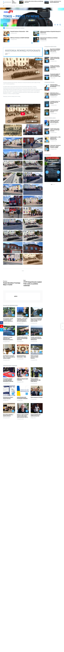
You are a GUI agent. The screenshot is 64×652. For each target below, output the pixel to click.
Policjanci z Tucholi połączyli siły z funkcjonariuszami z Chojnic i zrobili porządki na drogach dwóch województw (9, 340)
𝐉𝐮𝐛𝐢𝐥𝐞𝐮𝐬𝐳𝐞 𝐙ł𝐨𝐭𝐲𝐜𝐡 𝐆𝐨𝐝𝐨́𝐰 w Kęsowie (22, 379)
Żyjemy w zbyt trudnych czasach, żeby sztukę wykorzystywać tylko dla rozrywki (23, 416)
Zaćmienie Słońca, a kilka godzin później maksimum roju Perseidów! (55, 139)
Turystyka (51, 157)
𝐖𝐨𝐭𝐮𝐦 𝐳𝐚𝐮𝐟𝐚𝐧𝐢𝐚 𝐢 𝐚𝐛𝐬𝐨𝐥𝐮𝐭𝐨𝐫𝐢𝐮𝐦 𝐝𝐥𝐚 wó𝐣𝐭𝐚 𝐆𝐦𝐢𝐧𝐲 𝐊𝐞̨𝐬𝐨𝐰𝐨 (35, 380)
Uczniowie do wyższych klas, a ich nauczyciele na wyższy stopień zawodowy (46, 2)
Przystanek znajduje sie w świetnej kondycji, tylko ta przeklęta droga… (55, 75)
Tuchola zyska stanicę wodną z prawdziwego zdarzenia (22, 338)
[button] (47, 172)
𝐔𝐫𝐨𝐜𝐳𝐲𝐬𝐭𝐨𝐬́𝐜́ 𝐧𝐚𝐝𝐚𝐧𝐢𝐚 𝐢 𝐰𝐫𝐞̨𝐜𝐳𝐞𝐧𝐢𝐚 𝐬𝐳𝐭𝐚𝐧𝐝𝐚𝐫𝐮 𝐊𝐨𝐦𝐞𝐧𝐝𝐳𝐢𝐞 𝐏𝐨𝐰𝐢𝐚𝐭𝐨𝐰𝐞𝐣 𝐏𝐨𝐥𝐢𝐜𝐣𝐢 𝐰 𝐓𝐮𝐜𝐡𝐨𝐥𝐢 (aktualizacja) (8, 381)
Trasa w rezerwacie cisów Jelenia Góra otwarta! (54, 110)
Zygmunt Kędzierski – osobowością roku (36, 415)
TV (54, 157)
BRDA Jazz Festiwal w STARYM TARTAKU (19, 37)
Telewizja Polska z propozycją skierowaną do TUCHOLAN (55, 85)
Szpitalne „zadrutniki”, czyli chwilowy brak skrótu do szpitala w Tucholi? (22, 320)
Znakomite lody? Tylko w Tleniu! (52, 160)
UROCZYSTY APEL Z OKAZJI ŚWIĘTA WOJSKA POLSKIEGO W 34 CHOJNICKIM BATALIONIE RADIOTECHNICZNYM (55, 96)
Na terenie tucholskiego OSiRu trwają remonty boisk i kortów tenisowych (36, 320)
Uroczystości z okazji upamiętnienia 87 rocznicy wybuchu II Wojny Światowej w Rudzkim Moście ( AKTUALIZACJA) (8, 321)
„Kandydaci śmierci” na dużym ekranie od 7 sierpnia (55, 102)
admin (6, 54)
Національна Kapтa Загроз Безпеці (8, 398)
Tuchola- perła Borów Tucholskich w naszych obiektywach (20, 2)
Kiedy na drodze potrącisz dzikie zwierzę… (34, 357)
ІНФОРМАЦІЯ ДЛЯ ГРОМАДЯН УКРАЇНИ (22, 398)
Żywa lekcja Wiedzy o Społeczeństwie (8, 415)
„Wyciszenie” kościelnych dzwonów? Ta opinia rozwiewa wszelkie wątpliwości (55, 147)
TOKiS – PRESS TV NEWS (21, 16)
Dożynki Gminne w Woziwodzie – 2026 (19, 31)
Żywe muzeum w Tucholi (36, 397)
